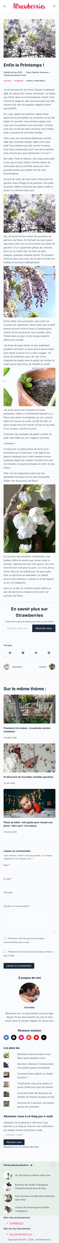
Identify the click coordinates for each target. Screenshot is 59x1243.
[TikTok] (44, 1037)
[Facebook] (10, 652)
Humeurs (44, 72)
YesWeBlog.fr (16, 1223)
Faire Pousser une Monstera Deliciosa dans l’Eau (34, 1198)
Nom (7, 865)
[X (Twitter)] (23, 652)
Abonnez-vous (44, 628)
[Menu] (5, 6)
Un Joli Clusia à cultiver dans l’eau (32, 1175)
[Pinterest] (36, 652)
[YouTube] (36, 1037)
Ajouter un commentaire (17, 906)
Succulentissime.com (20, 1234)
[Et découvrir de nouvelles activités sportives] (30, 757)
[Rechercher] (54, 6)
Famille (35, 72)
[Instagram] (21, 1037)
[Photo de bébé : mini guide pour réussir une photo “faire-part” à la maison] (30, 803)
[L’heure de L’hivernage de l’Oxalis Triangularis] (8, 1209)
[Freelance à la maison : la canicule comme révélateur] (30, 709)
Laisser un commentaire (18, 965)
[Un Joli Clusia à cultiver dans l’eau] (8, 1175)
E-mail (8, 879)
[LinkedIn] (49, 652)
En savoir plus (46, 1020)
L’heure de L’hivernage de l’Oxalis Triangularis (32, 1209)
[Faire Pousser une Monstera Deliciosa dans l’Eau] (8, 1198)
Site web (8, 892)
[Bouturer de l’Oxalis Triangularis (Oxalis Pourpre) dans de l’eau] (8, 1186)
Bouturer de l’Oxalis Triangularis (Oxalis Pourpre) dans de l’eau (31, 1186)
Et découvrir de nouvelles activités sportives (28, 776)
